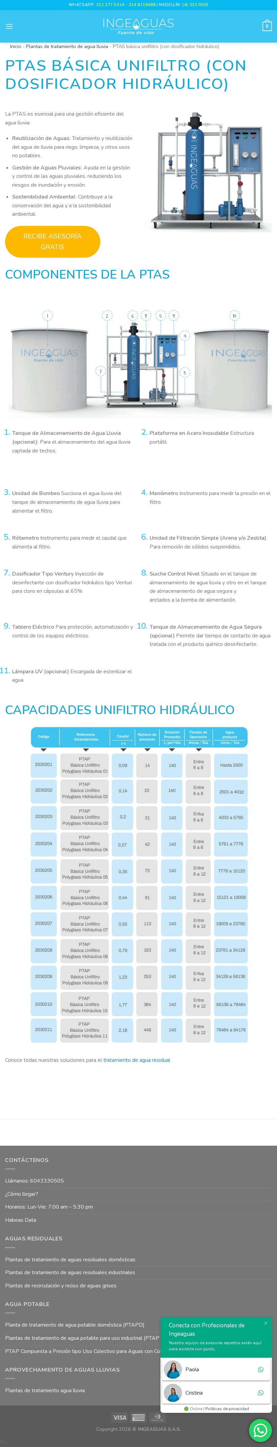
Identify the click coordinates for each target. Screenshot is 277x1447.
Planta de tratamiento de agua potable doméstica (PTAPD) (75, 1325)
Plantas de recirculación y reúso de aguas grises (61, 1285)
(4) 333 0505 (195, 4)
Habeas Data (20, 1220)
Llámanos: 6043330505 (34, 1181)
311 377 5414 (111, 4)
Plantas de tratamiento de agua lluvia (67, 46)
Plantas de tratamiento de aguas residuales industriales (70, 1272)
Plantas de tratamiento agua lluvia (45, 1390)
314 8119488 (142, 4)
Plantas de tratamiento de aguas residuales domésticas (70, 1259)
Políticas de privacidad (227, 1408)
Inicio (15, 46)
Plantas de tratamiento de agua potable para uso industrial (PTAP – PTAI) (91, 1338)
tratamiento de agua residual (136, 1060)
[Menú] (9, 26)
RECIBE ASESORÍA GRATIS (52, 242)
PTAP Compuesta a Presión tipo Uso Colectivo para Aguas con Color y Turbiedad (100, 1351)
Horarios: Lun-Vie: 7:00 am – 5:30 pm (49, 1207)
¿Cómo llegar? (21, 1194)
